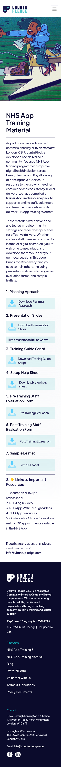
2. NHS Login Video (19, 503)
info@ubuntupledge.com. (24, 553)
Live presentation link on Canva (28, 340)
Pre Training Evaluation (34, 413)
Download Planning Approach (31, 303)
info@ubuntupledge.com (29, 746)
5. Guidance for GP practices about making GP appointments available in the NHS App (30, 523)
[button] (54, 9)
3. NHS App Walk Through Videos (29, 508)
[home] (15, 9)
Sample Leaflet (29, 465)
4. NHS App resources (21, 513)
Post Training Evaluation (35, 441)
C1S (9, 631)
